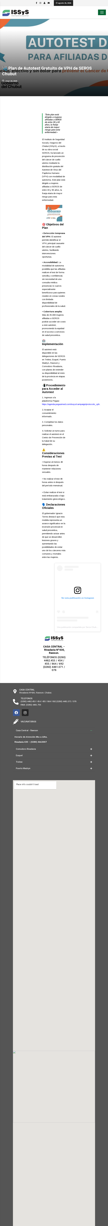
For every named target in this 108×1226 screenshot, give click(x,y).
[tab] (54, 730)
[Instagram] (25, 712)
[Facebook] (16, 712)
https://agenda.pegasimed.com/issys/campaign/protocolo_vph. (71, 404)
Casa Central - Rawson (27, 730)
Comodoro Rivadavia (26, 749)
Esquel (19, 755)
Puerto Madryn (23, 768)
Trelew (19, 761)
